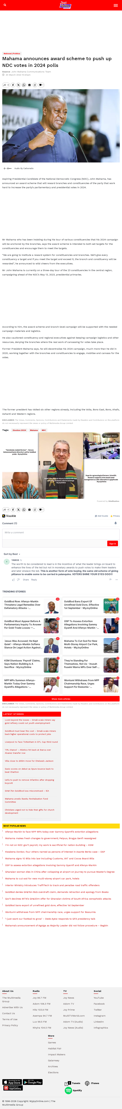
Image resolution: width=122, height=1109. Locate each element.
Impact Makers (56, 1054)
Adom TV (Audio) (73, 1021)
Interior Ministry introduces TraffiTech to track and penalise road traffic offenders (52, 885)
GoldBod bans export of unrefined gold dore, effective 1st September (44, 905)
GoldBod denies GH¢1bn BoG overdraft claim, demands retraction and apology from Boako (57, 892)
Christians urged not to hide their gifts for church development (29, 813)
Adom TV (68, 1003)
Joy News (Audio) (73, 1027)
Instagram (99, 1015)
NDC (44, 430)
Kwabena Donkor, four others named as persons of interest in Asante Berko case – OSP (55, 851)
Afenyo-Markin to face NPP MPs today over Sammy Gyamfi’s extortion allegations (51, 831)
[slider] (47, 495)
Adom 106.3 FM (41, 1003)
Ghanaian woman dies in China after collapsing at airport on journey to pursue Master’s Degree (60, 871)
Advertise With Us (12, 1007)
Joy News (68, 997)
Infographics (101, 1027)
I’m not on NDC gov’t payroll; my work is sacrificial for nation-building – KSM (49, 845)
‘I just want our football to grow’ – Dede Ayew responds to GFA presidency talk (50, 918)
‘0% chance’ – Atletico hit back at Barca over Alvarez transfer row (28, 753)
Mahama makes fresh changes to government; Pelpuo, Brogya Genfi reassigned (50, 838)
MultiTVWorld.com (74, 1015)
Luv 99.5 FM (40, 1021)
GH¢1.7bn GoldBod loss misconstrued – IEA (27, 792)
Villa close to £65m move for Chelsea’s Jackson (29, 762)
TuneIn (75, 1083)
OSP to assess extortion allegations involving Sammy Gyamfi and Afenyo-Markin (51, 865)
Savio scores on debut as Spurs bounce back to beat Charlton (29, 772)
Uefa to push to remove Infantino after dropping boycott (29, 783)
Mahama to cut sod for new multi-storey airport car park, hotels (42, 878)
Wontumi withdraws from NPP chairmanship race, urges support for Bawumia (50, 912)
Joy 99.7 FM (39, 997)
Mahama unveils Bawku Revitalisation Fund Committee (26, 802)
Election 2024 (19, 430)
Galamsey (53, 1060)
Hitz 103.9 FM (40, 1009)
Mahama (34, 430)
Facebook (99, 1003)
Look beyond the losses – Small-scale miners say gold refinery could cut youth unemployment (30, 723)
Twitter (98, 1009)
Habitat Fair (54, 1048)
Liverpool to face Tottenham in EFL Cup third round (31, 743)
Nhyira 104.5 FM (42, 1027)
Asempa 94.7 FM (42, 1015)
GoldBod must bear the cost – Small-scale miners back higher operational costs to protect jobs (30, 734)
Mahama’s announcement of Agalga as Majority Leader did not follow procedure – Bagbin (56, 925)
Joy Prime (69, 1009)
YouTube (99, 997)
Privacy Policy (10, 1025)
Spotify (77, 1090)
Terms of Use (9, 1019)
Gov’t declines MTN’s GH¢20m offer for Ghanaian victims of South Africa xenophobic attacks (58, 898)
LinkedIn (99, 1021)
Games (52, 1042)
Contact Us (8, 1013)
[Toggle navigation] (116, 6)
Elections (53, 1072)
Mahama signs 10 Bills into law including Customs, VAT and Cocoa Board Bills (49, 858)
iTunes (94, 1083)
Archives (53, 1066)
